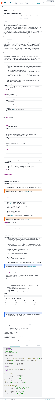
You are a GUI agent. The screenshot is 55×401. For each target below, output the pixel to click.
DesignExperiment (10, 129)
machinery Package (32, 3)
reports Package (38, 3)
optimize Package (26, 3)
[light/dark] (54, 4)
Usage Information (46, 11)
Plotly (35, 266)
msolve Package (21, 3)
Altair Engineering (6, 399)
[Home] (2, 6)
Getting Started (16, 3)
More (44, 2)
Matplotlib (30, 266)
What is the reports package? (48, 8)
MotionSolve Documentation (49, 399)
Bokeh (33, 266)
